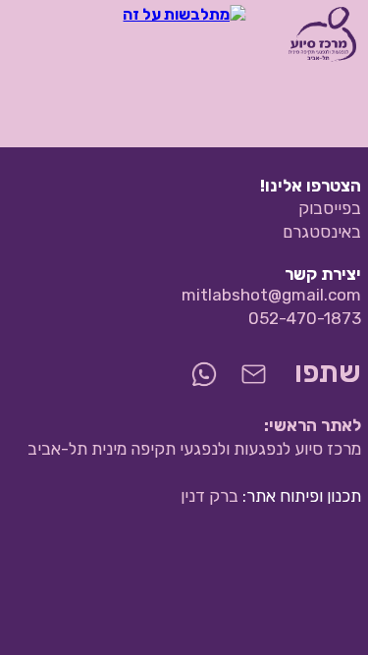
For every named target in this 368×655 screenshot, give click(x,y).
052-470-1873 (304, 318)
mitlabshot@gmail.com (271, 294)
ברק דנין (209, 496)
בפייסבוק (329, 208)
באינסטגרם (322, 232)
